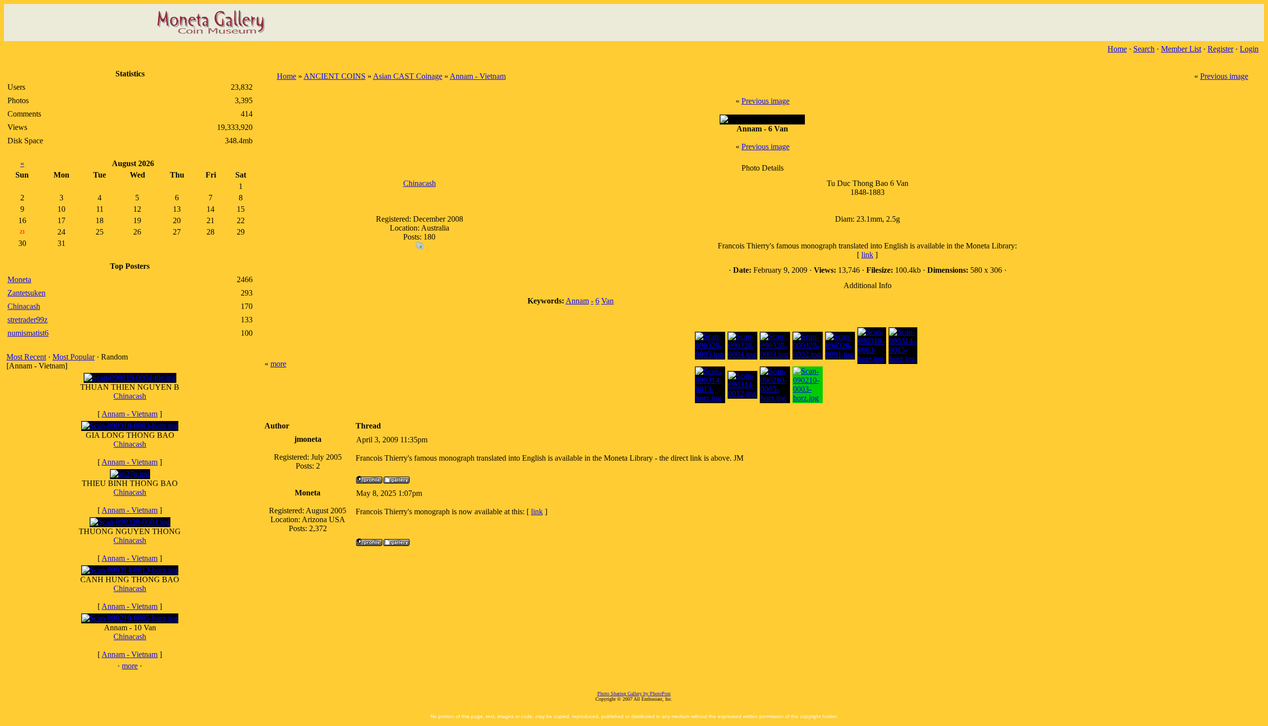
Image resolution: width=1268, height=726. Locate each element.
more (130, 666)
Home (1117, 49)
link (867, 254)
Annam (577, 301)
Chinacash (129, 396)
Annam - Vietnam (130, 414)
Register (1220, 49)
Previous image (1224, 76)
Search (1144, 49)
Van (607, 301)
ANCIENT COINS (335, 76)
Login (1249, 49)
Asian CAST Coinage (407, 76)
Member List (1181, 49)
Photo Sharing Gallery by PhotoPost (634, 693)
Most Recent (26, 357)
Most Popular (74, 357)
